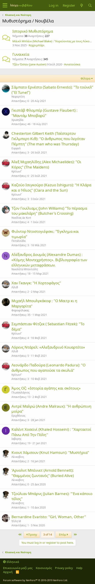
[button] (5, 5)
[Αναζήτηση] (90, 5)
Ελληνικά (12, 562)
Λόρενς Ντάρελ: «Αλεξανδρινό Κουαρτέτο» (48, 347)
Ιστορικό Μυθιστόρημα (32, 31)
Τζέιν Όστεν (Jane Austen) (29, 64)
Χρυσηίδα (17, 120)
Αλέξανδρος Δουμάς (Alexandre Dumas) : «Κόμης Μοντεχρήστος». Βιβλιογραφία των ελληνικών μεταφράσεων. (49, 260)
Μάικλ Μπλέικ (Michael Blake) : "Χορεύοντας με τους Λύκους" (53, 41)
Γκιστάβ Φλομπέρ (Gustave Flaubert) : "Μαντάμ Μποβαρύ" (44, 113)
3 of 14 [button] (47, 534)
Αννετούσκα (72, 64)
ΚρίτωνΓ (16, 171)
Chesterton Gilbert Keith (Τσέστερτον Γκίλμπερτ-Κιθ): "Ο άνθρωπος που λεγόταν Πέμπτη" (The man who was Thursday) (48, 138)
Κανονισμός (44, 568)
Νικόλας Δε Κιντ (21, 218)
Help (79, 568)
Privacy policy (64, 568)
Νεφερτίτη (18, 96)
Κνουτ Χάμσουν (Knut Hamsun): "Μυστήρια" (50, 452)
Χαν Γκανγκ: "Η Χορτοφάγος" (36, 282)
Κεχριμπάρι (37, 45)
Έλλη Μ (16, 521)
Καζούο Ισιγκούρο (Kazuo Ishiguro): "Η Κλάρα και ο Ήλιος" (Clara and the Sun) (51, 187)
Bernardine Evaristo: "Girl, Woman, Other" (48, 516)
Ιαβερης (16, 439)
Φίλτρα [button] (85, 78)
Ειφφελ (16, 148)
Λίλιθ (14, 287)
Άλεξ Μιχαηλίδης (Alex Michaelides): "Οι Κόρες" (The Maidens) (46, 164)
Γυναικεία (20, 54)
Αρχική (8, 572)
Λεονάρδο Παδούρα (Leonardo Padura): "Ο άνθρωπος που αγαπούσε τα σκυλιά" (48, 367)
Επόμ (63, 534)
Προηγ (32, 534)
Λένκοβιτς (17, 457)
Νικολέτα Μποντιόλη (24, 269)
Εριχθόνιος (18, 416)
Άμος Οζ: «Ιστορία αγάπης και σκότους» (46, 388)
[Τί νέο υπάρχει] (81, 5)
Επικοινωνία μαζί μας (17, 568)
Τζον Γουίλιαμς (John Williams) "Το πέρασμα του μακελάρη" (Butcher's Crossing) (49, 211)
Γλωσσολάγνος (20, 392)
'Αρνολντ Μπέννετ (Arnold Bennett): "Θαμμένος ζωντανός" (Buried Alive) (42, 473)
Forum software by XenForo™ (35, 580)
